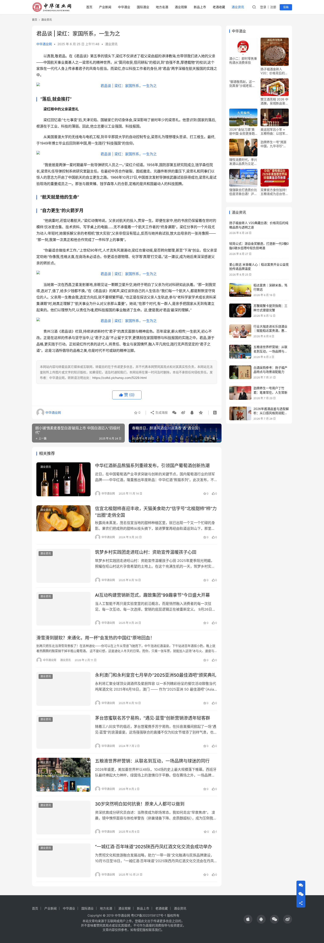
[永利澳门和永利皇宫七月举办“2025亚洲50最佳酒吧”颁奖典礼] (63, 689)
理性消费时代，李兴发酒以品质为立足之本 (243, 162)
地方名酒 (162, 7)
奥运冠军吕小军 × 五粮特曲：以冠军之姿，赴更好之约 (274, 131)
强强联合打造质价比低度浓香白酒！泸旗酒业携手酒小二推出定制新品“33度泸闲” (243, 192)
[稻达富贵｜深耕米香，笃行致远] (240, 290)
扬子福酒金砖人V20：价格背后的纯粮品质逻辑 (274, 71)
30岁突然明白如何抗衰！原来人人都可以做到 (139, 804)
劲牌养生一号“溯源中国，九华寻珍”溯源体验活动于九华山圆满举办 (274, 144)
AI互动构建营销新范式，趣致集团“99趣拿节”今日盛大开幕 (152, 595)
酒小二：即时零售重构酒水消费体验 (243, 60)
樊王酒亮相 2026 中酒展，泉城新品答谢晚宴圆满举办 (274, 101)
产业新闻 (105, 7)
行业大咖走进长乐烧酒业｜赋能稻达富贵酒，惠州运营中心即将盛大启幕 (270, 330)
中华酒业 (124, 7)
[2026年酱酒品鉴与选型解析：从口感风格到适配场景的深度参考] (240, 414)
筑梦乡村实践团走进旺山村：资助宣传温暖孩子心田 (145, 552)
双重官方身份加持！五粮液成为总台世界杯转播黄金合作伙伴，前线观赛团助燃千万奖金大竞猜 (274, 192)
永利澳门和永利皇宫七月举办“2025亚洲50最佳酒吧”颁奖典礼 (155, 675)
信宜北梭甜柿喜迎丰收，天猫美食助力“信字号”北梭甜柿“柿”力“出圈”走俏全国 (156, 512)
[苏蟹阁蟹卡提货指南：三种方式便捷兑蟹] (240, 310)
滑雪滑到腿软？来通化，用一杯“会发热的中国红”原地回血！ (95, 638)
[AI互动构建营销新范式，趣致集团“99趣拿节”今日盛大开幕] (63, 609)
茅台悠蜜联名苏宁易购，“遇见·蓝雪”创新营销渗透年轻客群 (152, 718)
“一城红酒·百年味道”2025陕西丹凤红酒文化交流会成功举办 (153, 846)
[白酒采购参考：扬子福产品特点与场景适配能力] (240, 372)
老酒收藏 (219, 7)
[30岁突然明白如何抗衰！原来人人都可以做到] (63, 818)
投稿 (286, 7)
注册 (273, 7)
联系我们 (155, 930)
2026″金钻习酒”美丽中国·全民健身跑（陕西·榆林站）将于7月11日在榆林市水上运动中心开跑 (242, 131)
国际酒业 (143, 7)
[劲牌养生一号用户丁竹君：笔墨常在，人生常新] (240, 393)
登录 (263, 7)
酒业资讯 (238, 7)
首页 (89, 7)
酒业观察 (181, 7)
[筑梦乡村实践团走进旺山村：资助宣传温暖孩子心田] (63, 566)
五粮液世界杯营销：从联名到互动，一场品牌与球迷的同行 (152, 761)
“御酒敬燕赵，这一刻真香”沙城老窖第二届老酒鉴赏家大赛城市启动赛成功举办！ (243, 84)
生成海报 (161, 412)
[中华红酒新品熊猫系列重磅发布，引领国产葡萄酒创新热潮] (63, 479)
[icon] (248, 919)
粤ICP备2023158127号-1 (148, 915)
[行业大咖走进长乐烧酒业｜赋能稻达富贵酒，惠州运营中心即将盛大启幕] (240, 331)
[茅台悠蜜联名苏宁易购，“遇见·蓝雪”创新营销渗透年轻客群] (63, 732)
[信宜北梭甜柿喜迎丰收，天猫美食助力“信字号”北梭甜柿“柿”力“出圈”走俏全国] (63, 522)
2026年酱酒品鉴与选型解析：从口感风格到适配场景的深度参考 (271, 413)
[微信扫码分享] (174, 413)
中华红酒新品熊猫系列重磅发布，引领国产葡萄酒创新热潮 (152, 465)
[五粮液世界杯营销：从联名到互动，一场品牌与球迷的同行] (63, 775)
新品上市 (200, 7)
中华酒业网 (44, 44)
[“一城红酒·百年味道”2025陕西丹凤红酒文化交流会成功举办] (63, 860)
